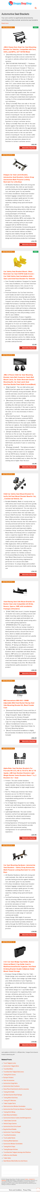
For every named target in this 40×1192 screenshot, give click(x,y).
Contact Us (32, 1179)
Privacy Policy (27, 1190)
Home (26, 1179)
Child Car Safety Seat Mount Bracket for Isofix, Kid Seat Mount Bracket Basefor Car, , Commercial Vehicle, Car (20, 496)
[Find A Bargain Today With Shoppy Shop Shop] (20, 4)
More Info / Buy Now (28, 148)
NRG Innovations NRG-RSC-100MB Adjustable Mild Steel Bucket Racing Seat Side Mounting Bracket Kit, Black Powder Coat (19, 704)
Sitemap (4, 1180)
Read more (5, 23)
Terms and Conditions (15, 1190)
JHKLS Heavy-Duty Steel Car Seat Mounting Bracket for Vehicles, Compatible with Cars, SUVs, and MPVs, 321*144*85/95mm (20, 49)
